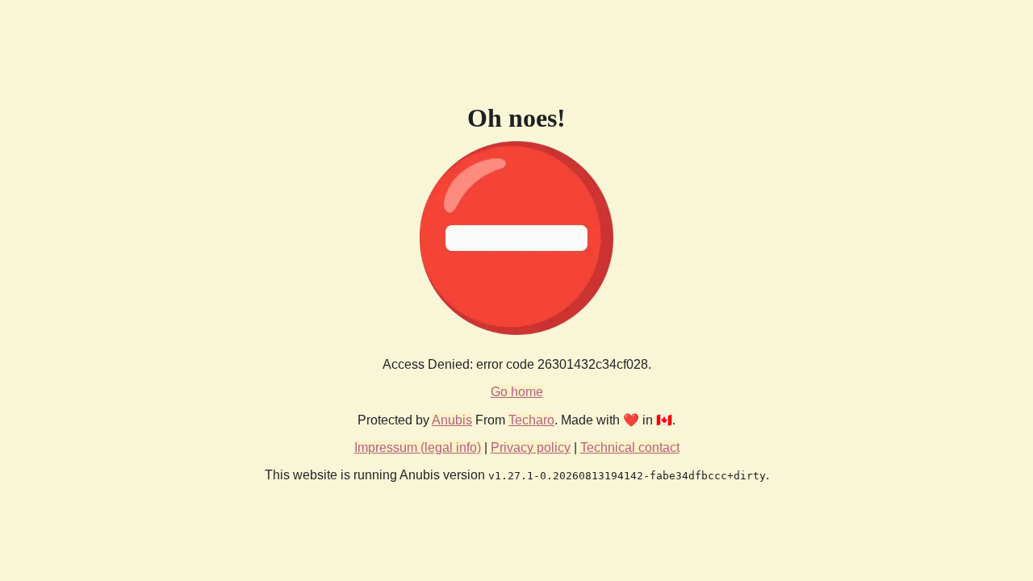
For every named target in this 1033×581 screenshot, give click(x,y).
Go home (517, 392)
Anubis (452, 420)
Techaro (531, 420)
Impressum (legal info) (417, 447)
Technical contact (630, 447)
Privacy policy (531, 447)
